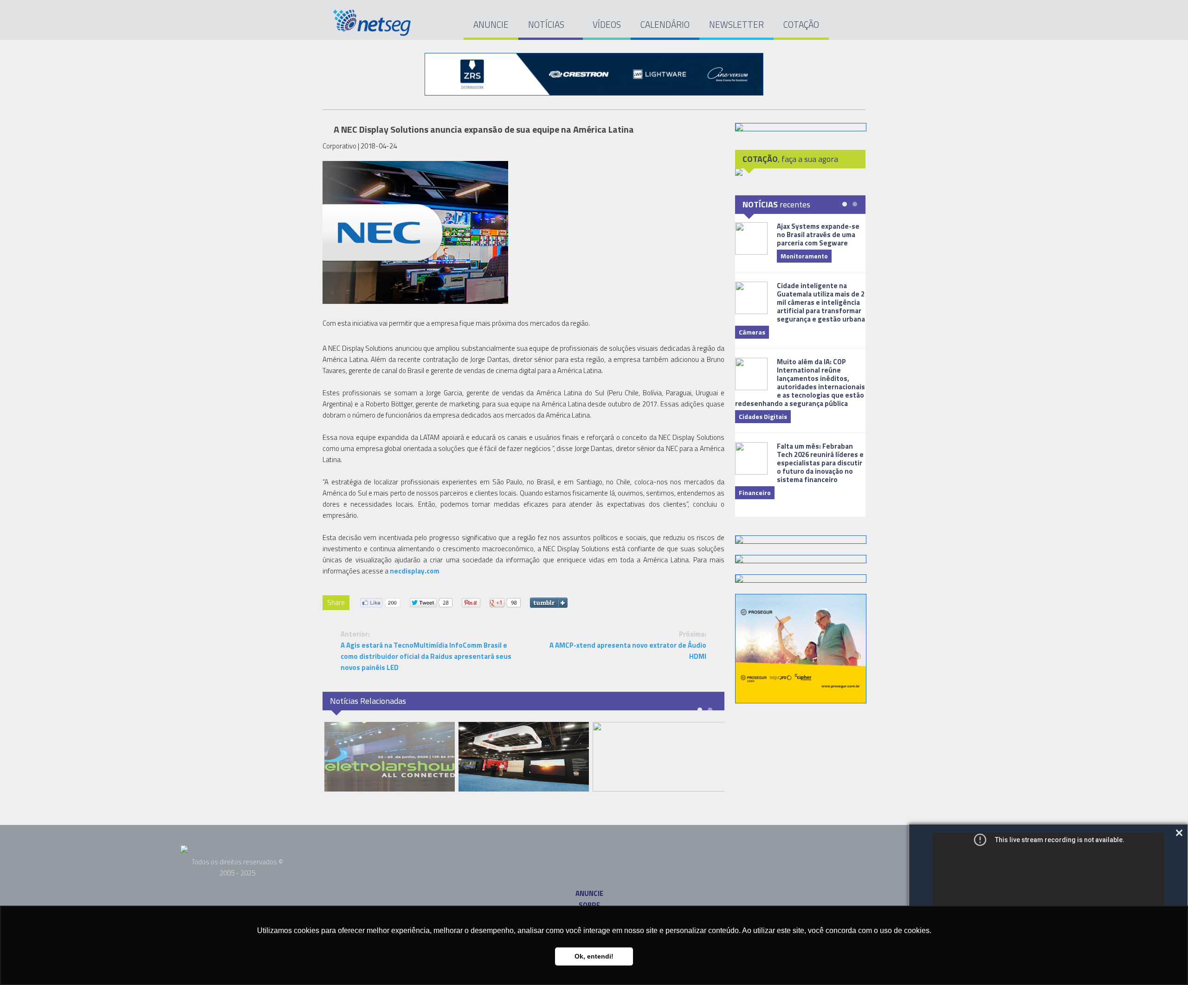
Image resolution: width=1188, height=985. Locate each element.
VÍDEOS (607, 24)
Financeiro (755, 492)
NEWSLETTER (736, 24)
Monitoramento (804, 256)
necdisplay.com (414, 571)
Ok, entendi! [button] (594, 956)
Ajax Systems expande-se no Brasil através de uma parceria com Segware (818, 234)
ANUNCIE (491, 24)
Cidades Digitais (763, 416)
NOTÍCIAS (547, 24)
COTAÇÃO (801, 24)
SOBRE (589, 905)
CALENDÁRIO (665, 24)
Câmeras (752, 332)
